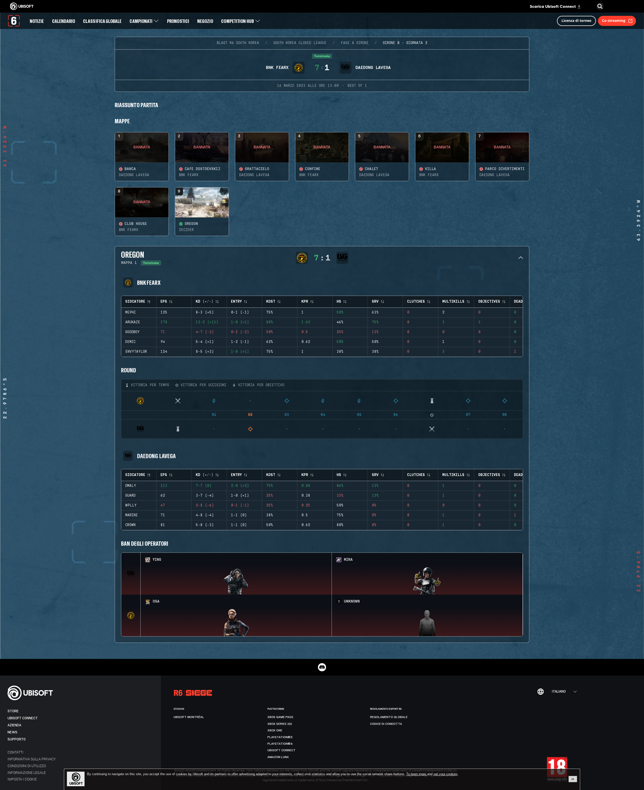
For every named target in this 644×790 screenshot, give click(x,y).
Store (13, 711)
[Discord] (322, 667)
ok (572, 778)
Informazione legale (27, 772)
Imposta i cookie (22, 779)
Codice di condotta (386, 724)
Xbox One (274, 730)
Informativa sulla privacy (32, 759)
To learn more (416, 774)
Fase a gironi (355, 43)
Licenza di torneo (576, 20)
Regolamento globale (389, 717)
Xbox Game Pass (280, 717)
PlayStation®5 (280, 737)
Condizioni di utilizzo (27, 765)
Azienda (14, 725)
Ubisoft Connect (23, 718)
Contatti (15, 752)
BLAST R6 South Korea (238, 43)
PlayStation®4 (280, 743)
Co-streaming (613, 20)
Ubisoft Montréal (189, 717)
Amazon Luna (278, 757)
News (12, 732)
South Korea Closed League (300, 43)
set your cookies (445, 774)
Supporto (17, 739)
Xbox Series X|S (279, 724)
